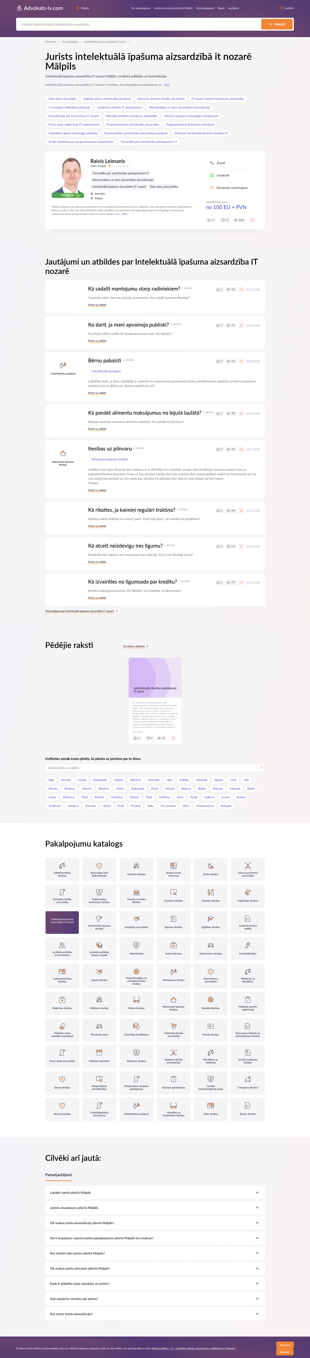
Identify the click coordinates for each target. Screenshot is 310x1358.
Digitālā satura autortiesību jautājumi (107, 98)
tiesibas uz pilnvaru (110, 448)
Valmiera (135, 780)
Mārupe (218, 788)
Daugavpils (100, 780)
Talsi (246, 780)
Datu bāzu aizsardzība (63, 98)
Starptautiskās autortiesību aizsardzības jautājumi (135, 133)
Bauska (53, 788)
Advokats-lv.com (43, 8)
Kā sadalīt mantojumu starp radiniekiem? (134, 288)
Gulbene (209, 797)
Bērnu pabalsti (104, 360)
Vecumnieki (168, 806)
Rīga (51, 780)
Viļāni (185, 806)
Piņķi (149, 797)
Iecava (226, 797)
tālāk (167, 84)
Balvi (85, 797)
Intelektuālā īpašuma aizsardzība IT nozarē (119, 186)
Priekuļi (135, 806)
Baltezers (69, 797)
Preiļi (121, 806)
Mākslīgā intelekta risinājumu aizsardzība (131, 116)
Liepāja (82, 780)
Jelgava (118, 780)
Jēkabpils (201, 780)
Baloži (251, 788)
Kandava (73, 806)
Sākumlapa (50, 41)
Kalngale (226, 806)
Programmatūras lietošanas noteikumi (190, 124)
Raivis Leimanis (107, 161)
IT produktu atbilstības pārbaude (69, 107)
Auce (180, 797)
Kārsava (91, 806)
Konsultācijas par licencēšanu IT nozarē (74, 116)
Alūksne (186, 788)
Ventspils (154, 780)
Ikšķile (202, 788)
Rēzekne (103, 788)
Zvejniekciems (205, 806)
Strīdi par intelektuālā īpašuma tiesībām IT (201, 133)
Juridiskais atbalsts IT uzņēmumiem (119, 107)
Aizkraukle (137, 788)
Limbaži (169, 788)
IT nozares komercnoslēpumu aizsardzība (218, 98)
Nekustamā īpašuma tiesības (110, 459)
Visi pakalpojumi (70, 41)
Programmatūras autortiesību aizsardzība (133, 124)
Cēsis (233, 780)
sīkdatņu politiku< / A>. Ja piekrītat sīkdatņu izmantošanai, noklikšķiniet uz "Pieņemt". (193, 1348)
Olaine (107, 806)
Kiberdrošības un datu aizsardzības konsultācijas (179, 107)
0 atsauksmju (122, 166)
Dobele (134, 797)
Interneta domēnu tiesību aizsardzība (161, 98)
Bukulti (99, 797)
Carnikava (116, 797)
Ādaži (154, 788)
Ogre (169, 780)
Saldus (120, 788)
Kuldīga (184, 780)
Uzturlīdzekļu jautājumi (106, 371)
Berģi (193, 797)
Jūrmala (66, 780)
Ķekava (241, 797)
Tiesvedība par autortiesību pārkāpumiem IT (149, 141)
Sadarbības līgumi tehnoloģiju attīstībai (73, 133)
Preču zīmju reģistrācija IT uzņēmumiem (74, 124)
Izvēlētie (289, 8)
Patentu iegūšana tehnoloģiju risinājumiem (191, 116)
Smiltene (164, 797)
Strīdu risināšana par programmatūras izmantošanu (81, 141)
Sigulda (218, 780)
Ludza (52, 797)
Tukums (87, 788)
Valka (150, 806)
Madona (70, 788)
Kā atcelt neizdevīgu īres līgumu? (125, 545)
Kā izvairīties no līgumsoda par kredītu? (132, 581)
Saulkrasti (55, 806)
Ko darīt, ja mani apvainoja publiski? (128, 324)
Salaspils (235, 788)
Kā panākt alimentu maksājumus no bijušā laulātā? (144, 412)
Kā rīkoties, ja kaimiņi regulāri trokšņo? (131, 510)
